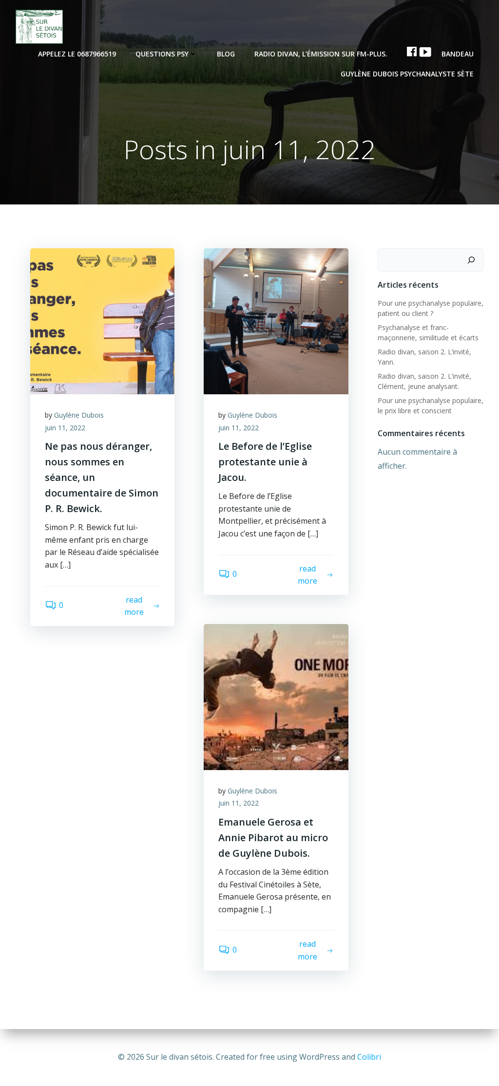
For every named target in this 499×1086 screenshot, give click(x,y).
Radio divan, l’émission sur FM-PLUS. (320, 53)
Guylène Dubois (79, 415)
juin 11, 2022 (65, 427)
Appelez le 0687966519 (77, 53)
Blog (226, 53)
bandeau (457, 53)
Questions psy (162, 53)
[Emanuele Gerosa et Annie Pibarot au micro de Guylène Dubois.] (276, 696)
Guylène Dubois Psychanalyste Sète (407, 73)
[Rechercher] (471, 260)
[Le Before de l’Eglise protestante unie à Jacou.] (276, 320)
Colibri (369, 1056)
